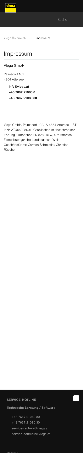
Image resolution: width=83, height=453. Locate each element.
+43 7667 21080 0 (22, 92)
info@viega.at (19, 86)
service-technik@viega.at (30, 428)
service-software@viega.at (31, 434)
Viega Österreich (15, 38)
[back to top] (76, 398)
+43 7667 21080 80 (26, 417)
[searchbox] (38, 19)
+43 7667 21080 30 (23, 98)
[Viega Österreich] (10, 6)
